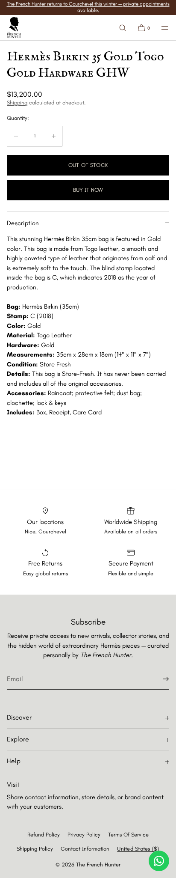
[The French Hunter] (14, 28)
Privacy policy (83, 834)
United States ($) (138, 848)
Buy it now (88, 190)
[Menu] (159, 27)
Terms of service (128, 834)
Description (23, 223)
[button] (123, 27)
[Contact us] (159, 861)
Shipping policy (35, 848)
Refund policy (43, 834)
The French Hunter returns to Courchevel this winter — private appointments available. (88, 7)
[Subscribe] (158, 679)
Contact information (85, 848)
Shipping (17, 102)
